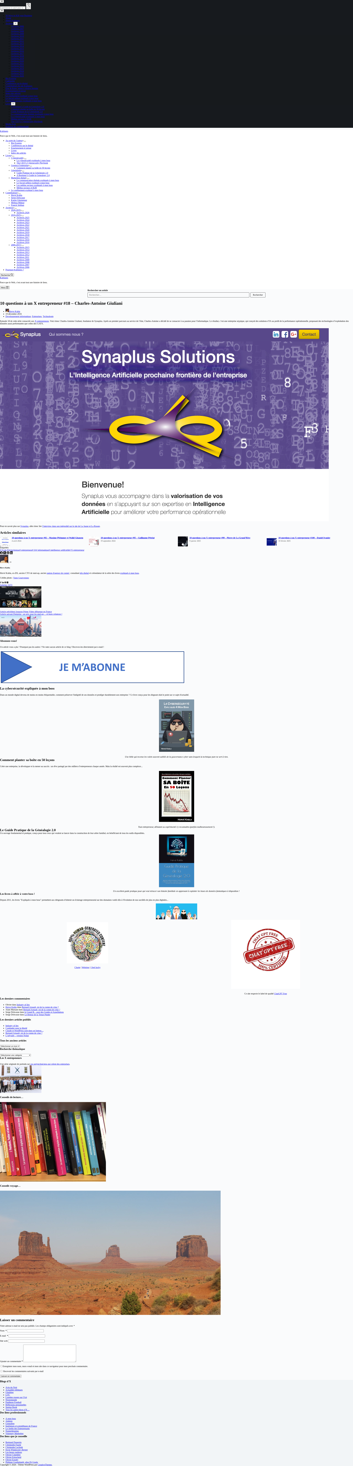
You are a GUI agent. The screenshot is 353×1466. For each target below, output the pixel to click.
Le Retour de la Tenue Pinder (37, 1014)
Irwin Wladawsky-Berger (17, 1450)
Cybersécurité (17, 158)
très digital (84, 573)
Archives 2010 (23, 240)
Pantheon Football (13, 1402)
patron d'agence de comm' (58, 573)
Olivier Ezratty (12, 1460)
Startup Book (11, 1407)
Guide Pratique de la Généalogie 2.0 (32, 173)
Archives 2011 (23, 257)
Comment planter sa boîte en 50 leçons (33, 168)
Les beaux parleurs (14, 1452)
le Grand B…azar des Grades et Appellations (44, 1012)
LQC (8, 1395)
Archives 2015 (23, 247)
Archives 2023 (23, 222)
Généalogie (16, 170)
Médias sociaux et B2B (27, 188)
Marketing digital (18, 178)
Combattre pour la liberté (16, 1028)
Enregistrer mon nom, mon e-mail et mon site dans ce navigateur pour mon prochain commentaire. (45, 1366)
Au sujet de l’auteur (14, 140)
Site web (4, 1341)
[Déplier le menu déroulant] (25, 141)
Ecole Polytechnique (10, 550)
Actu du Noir (11, 1387)
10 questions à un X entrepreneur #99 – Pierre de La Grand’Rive (219, 538)
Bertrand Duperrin (14, 1442)
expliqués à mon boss (129, 573)
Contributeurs (11, 193)
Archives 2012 (23, 255)
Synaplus (24, 526)
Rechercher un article (98, 290)
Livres (14, 150)
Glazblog (10, 1392)
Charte (77, 967)
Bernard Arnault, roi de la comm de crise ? (40, 1007)
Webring (85, 967)
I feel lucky (96, 967)
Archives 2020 (23, 230)
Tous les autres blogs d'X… (18, 1410)
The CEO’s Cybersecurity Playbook (32, 163)
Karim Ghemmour (19, 200)
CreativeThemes (45, 1465)
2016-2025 (16, 215)
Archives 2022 (23, 225)
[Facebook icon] (1, 582)
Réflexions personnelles (16, 1405)
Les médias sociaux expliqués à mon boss (35, 185)
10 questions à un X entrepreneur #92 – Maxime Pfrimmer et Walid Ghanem (47, 538)
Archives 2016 (23, 242)
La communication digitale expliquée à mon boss (38, 180)
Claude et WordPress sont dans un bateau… (25, 1030)
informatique (42, 550)
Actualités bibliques (14, 1390)
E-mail (4, 1336)
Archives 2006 (23, 267)
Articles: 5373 (6, 585)
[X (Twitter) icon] (7, 582)
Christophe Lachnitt (14, 1447)
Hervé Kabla (16, 195)
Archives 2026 (23, 212)
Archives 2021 (23, 227)
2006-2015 (16, 245)
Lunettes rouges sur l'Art (16, 1397)
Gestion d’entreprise (20, 165)
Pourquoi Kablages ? (15, 270)
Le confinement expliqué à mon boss (27, 190)
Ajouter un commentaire (11, 1361)
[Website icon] (5, 582)
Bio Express (16, 143)
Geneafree (10, 1423)
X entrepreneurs (42, 321)
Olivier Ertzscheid (13, 1457)
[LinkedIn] (11, 553)
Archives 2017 (23, 237)
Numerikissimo (12, 1431)
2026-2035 (16, 210)
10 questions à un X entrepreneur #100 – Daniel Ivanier (304, 538)
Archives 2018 (23, 235)
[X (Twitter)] (5, 553)
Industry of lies (23, 1005)
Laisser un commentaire (10, 1376)
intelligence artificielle (59, 550)
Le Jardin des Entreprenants (18, 1428)
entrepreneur (26, 550)
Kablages (4, 131)
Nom (3, 1331)
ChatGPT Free (280, 993)
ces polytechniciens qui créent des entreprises (49, 1064)
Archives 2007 (23, 265)
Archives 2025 (23, 217)
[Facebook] (1, 553)
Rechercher (258, 295)
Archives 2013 (23, 252)
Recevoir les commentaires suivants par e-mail (23, 1371)
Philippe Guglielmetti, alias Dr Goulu (22, 1462)
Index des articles (18, 153)
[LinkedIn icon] (3, 582)
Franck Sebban (17, 205)
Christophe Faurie (13, 1445)
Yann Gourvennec (21, 578)
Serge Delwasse (18, 198)
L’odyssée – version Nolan (17, 1035)
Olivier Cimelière (13, 1455)
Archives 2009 (23, 260)
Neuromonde (11, 1400)
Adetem (9, 1421)
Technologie (48, 316)
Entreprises (37, 316)
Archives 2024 (23, 220)
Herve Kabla (11, 1007)
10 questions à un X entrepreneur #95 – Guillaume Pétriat (128, 538)
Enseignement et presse (21, 148)
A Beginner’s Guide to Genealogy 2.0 (33, 175)
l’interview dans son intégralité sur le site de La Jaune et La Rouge (71, 526)
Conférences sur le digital (22, 145)
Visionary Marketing (14, 1433)
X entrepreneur (76, 550)
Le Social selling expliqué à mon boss (33, 183)
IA (34, 550)
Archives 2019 (23, 232)
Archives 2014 (23, 250)
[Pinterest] (8, 553)
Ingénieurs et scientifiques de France (21, 1426)
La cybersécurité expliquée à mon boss (33, 160)
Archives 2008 (23, 262)
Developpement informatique (18, 316)
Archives (9, 207)
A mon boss (11, 1418)
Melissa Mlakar (17, 203)
